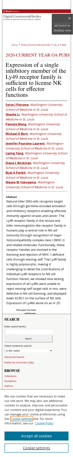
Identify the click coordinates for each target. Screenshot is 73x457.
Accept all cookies (36, 435)
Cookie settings (22, 419)
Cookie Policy (44, 423)
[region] (36, 423)
